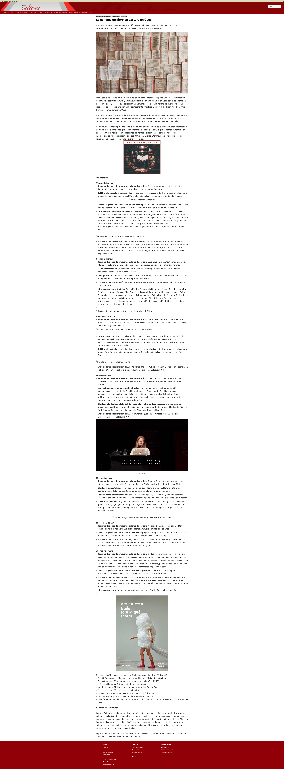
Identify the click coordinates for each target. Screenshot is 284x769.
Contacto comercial (137, 752)
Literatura (123, 16)
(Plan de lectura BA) (177, 289)
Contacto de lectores (137, 749)
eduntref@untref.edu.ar (110, 226)
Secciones (106, 744)
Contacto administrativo (138, 747)
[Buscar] (282, 6)
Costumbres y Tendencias (114, 16)
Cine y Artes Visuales (101, 16)
